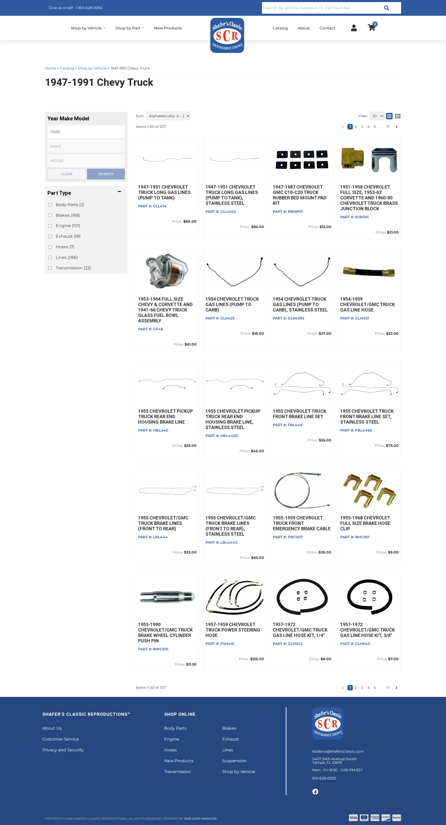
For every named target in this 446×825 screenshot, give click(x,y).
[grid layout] (389, 116)
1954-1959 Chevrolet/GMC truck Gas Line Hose (367, 304)
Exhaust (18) (68, 236)
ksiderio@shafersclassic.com (338, 751)
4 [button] (368, 126)
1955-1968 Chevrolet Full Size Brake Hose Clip (365, 523)
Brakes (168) (68, 215)
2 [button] (356, 126)
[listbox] (86, 131)
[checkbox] (50, 204)
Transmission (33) (73, 268)
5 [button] (375, 126)
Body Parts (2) (70, 204)
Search (106, 174)
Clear (67, 174)
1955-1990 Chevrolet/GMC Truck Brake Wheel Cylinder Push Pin (165, 632)
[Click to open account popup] (354, 28)
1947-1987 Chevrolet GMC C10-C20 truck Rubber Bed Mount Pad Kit (299, 195)
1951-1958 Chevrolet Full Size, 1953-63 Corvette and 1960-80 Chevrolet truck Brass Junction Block (369, 197)
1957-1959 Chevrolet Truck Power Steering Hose (232, 630)
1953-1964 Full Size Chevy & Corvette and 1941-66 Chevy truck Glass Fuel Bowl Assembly (165, 309)
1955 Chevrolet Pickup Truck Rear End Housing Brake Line (165, 416)
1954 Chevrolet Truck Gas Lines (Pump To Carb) (232, 304)
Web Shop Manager (200, 818)
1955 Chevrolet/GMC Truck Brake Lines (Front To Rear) (163, 523)
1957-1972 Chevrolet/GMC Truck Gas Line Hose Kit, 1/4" (300, 630)
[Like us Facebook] (315, 792)
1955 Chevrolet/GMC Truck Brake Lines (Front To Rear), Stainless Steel (230, 526)
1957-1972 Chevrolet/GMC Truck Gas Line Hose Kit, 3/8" (367, 630)
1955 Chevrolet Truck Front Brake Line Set (299, 413)
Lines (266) (67, 257)
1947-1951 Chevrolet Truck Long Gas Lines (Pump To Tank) (164, 192)
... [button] (381, 126)
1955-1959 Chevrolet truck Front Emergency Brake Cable (302, 523)
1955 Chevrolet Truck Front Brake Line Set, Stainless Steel (367, 416)
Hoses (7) (65, 246)
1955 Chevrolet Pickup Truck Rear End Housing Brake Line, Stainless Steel (232, 419)
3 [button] (362, 126)
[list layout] (398, 116)
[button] (331, 8)
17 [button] (388, 126)
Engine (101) (68, 225)
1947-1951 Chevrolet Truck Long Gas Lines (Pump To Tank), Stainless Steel (231, 195)
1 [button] (350, 126)
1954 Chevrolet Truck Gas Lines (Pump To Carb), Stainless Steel (300, 304)
